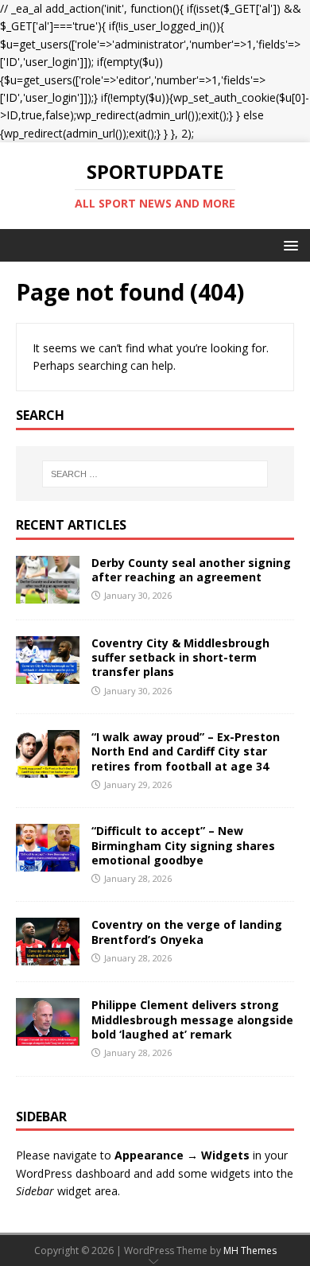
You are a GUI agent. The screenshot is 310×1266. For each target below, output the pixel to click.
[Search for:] (155, 473)
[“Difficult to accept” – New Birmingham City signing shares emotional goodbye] (47, 862)
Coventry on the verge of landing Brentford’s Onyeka (186, 931)
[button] (288, 244)
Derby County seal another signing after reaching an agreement (191, 569)
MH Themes (250, 1250)
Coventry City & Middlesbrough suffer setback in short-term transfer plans (180, 657)
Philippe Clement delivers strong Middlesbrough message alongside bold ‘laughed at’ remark (192, 1019)
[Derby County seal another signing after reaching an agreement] (47, 594)
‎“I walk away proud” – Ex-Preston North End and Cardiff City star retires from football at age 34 (185, 751)
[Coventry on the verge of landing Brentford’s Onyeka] (47, 956)
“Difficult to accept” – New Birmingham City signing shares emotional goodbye (183, 845)
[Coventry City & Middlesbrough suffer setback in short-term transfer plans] (47, 674)
